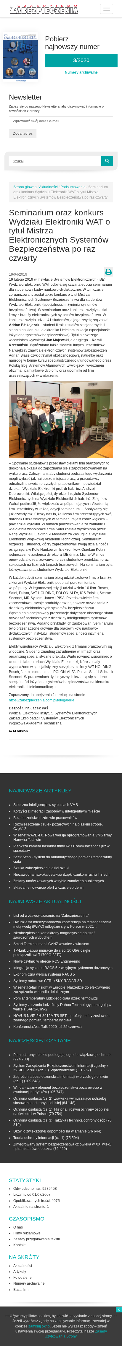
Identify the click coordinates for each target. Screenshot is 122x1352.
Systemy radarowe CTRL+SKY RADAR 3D (47, 981)
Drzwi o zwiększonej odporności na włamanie (50, 1131)
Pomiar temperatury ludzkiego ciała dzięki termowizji (55, 998)
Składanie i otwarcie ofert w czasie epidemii (48, 887)
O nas (18, 1227)
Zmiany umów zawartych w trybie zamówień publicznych (58, 881)
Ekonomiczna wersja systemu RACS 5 (44, 974)
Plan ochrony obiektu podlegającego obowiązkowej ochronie (62, 1055)
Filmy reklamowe (27, 1233)
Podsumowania (73, 187)
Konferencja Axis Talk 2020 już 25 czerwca (47, 1027)
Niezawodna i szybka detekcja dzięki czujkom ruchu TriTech (61, 874)
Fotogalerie (22, 1277)
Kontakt (19, 1245)
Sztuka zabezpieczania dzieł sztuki (41, 868)
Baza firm (20, 1290)
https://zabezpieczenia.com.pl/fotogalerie (41, 700)
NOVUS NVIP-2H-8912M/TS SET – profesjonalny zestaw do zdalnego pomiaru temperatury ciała (61, 1018)
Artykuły (19, 1272)
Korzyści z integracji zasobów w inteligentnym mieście (56, 811)
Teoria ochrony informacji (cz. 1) (39, 1138)
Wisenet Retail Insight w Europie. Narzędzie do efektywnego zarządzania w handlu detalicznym (61, 989)
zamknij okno (39, 1326)
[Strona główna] (44, 9)
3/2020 (81, 60)
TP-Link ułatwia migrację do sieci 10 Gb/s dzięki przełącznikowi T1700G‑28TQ (51, 952)
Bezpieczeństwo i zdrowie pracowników (45, 818)
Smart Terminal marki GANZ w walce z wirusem (51, 944)
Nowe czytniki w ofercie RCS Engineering (46, 961)
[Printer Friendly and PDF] (108, 272)
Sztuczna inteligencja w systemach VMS (45, 805)
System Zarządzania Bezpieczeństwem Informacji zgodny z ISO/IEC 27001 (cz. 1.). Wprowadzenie (60, 1068)
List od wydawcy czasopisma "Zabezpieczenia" (51, 916)
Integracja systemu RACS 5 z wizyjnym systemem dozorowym (63, 968)
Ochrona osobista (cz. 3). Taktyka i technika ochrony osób (59, 1120)
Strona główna (25, 187)
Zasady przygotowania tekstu (36, 1239)
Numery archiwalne (29, 1283)
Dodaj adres (23, 133)
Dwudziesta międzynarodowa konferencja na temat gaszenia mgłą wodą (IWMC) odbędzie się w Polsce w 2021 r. (62, 924)
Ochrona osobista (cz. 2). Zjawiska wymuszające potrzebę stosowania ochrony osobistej (59, 1100)
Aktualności (48, 187)
